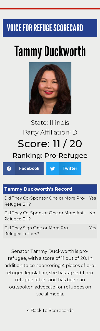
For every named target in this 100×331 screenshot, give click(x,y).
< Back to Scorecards (50, 310)
